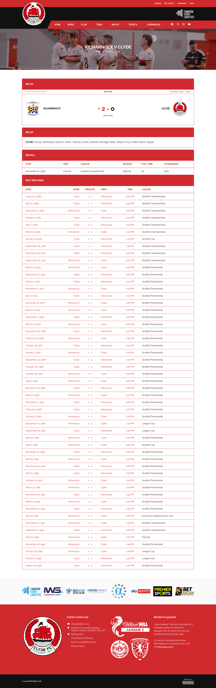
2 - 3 (90, 317)
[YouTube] (189, 24)
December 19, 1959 (35, 452)
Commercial (153, 24)
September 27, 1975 (35, 260)
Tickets (133, 24)
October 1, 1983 (33, 217)
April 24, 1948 (32, 537)
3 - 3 (90, 565)
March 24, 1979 (33, 232)
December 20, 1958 (35, 466)
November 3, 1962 (35, 402)
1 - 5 (90, 239)
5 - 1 (90, 338)
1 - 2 (90, 374)
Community (182, 3)
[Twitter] (178, 24)
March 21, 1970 (33, 310)
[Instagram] (183, 24)
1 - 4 (90, 366)
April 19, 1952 (32, 516)
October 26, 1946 (34, 551)
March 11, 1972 (33, 281)
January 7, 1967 (33, 352)
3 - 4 (90, 537)
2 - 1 (90, 203)
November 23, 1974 (35, 274)
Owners (157, 3)
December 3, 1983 (35, 210)
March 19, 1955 (33, 501)
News (71, 24)
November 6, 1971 (35, 288)
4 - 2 (90, 274)
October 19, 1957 (34, 480)
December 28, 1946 (35, 544)
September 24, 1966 (36, 359)
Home (58, 24)
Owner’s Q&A (160, 11)
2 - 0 (90, 267)
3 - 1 (90, 423)
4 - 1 (90, 196)
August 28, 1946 (34, 565)
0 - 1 (90, 210)
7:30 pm (130, 239)
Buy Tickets (169, 3)
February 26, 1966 (35, 366)
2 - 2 (90, 544)
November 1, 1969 (35, 317)
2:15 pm (130, 494)
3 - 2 (90, 395)
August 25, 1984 (33, 196)
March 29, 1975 (33, 267)
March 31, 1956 (33, 487)
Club (84, 24)
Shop (192, 3)
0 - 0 (90, 324)
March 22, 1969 (33, 324)
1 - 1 (90, 246)
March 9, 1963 (33, 395)
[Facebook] (172, 24)
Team (99, 24)
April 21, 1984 (32, 203)
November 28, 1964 (35, 388)
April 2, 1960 (32, 445)
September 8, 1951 (35, 530)
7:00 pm (130, 565)
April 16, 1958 (32, 473)
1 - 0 (90, 416)
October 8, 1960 (34, 416)
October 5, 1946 (33, 558)
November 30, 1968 (36, 331)
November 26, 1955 (35, 494)
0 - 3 (90, 281)
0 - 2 (90, 253)
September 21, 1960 (36, 423)
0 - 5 (90, 402)
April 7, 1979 (31, 225)
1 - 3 (90, 352)
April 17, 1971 (32, 296)
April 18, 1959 (32, 459)
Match (115, 24)
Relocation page (165, 647)
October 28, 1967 (34, 345)
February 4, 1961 (34, 409)
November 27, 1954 (35, 508)
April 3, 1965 (32, 381)
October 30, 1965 (34, 374)
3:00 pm (130, 196)
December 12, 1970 (35, 303)
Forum (157, 9)
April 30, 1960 (32, 437)
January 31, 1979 (34, 239)
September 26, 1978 (36, 246)
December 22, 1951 (35, 523)
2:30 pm (130, 508)
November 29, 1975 (35, 253)
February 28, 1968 (35, 338)
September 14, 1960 (36, 430)
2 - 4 (90, 466)
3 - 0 (90, 260)
